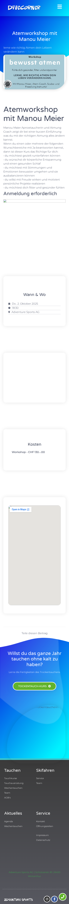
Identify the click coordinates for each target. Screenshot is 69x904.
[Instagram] (47, 899)
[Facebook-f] (54, 899)
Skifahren (45, 770)
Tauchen (12, 770)
